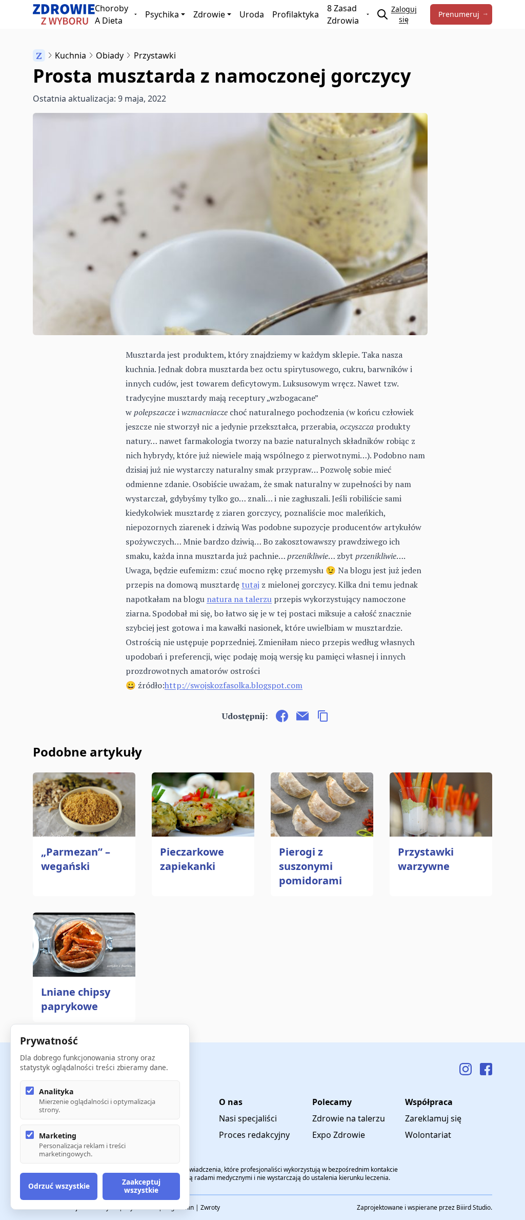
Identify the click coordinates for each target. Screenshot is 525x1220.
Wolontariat (428, 1134)
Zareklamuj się (433, 1118)
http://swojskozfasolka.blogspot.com (233, 685)
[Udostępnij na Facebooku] (282, 716)
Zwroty (210, 1207)
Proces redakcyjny (254, 1134)
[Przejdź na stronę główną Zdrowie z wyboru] (64, 14)
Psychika (162, 14)
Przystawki (155, 55)
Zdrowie (209, 14)
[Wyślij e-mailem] (302, 716)
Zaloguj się (404, 14)
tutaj (250, 584)
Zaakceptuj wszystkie (141, 1186)
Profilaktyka (295, 14)
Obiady (110, 55)
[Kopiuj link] (323, 716)
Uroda (251, 14)
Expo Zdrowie (338, 1134)
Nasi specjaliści (248, 1118)
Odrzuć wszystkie (59, 1186)
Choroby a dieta (111, 14)
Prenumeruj (458, 14)
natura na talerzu (239, 599)
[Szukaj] (382, 14)
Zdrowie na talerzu (348, 1118)
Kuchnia (70, 55)
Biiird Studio (473, 1207)
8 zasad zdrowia (343, 14)
